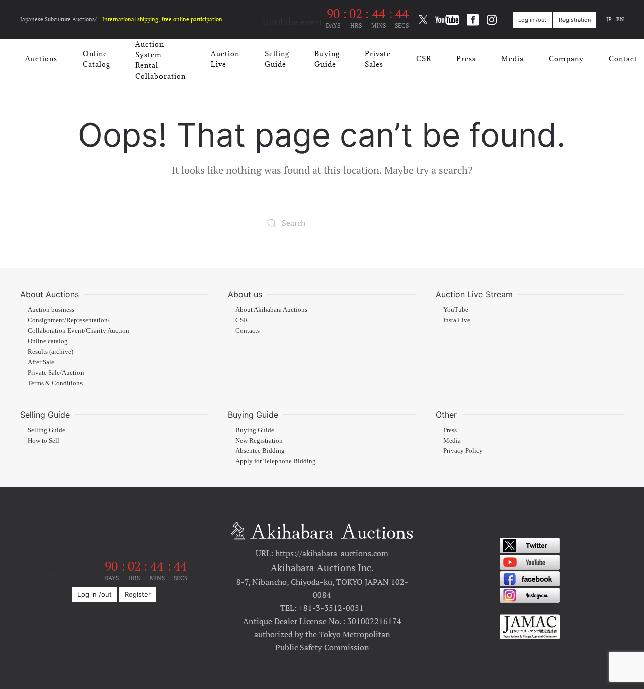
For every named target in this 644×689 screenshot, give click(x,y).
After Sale (41, 362)
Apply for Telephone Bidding (275, 461)
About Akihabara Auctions (271, 309)
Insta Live (456, 320)
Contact (623, 58)
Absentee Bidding (260, 450)
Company (566, 58)
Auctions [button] (41, 58)
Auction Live (225, 59)
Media (512, 58)
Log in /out (532, 19)
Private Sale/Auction (56, 372)
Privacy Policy (463, 450)
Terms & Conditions (55, 383)
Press (466, 58)
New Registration (259, 440)
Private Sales (378, 59)
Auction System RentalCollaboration (160, 60)
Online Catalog (96, 59)
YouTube (455, 309)
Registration (575, 19)
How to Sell (43, 440)
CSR (423, 58)
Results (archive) (50, 351)
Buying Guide (327, 59)
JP (609, 19)
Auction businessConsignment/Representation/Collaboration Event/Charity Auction (78, 320)
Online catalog (48, 341)
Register (138, 594)
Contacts (247, 330)
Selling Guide (277, 59)
